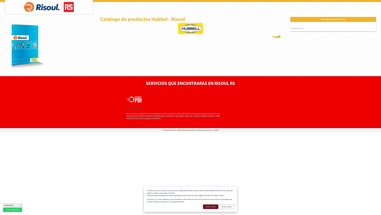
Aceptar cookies (210, 207)
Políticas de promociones (297, 28)
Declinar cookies (226, 207)
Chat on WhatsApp (12, 210)
